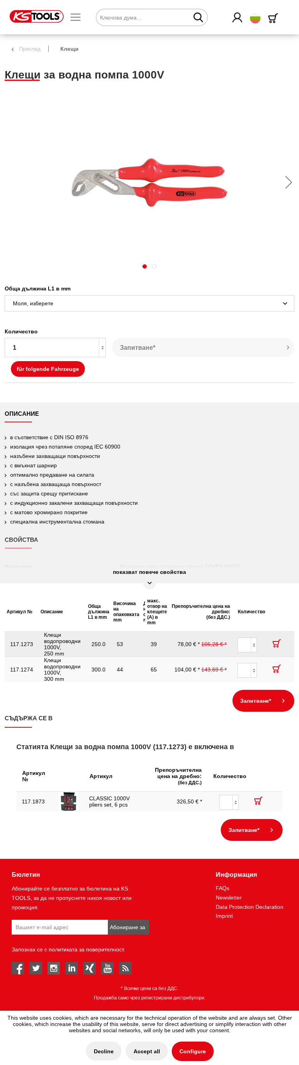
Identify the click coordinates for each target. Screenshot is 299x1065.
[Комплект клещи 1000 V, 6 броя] (68, 801)
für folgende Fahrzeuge (48, 369)
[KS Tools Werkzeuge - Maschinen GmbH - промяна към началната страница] (36, 16)
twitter (36, 968)
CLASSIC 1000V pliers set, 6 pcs (109, 801)
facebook (18, 968)
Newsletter (229, 897)
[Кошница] (274, 18)
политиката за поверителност (86, 949)
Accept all (147, 1051)
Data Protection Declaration (249, 907)
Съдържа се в (29, 718)
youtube (107, 968)
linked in (71, 968)
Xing (89, 968)
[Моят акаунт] (237, 18)
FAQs (222, 888)
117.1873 (33, 801)
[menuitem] (78, 17)
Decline (104, 1051)
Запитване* (137, 347)
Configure (192, 1051)
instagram (53, 968)
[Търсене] (198, 17)
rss (125, 968)
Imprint (224, 916)
